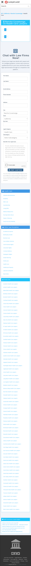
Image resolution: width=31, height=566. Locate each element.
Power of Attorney (7, 218)
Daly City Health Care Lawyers (10, 320)
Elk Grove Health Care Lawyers (10, 333)
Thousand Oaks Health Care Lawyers (12, 489)
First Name (6, 75)
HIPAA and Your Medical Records (10, 524)
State (4, 115)
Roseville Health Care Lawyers (10, 434)
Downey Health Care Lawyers (10, 323)
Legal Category (7, 129)
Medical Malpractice (8, 211)
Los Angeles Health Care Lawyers (11, 382)
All (2, 13)
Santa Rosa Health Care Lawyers (11, 473)
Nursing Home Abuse (8, 215)
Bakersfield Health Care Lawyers (11, 290)
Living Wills (6, 208)
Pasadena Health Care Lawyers (10, 418)
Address (5, 102)
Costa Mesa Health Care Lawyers (11, 316)
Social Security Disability (9, 221)
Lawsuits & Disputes (8, 270)
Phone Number (7, 94)
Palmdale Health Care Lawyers (10, 414)
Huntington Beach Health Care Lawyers (12, 365)
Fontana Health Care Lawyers (10, 342)
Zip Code (5, 121)
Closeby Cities (7, 279)
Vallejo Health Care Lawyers (10, 496)
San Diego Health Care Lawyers (10, 447)
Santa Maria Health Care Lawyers (11, 470)
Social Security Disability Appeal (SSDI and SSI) (13, 528)
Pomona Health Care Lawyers (10, 421)
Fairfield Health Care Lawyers (10, 339)
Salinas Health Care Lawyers (10, 440)
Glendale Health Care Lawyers (10, 359)
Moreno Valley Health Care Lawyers (11, 388)
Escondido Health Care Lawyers (10, 336)
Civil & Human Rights (8, 244)
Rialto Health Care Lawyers (9, 424)
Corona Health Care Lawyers (10, 313)
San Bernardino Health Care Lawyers (12, 444)
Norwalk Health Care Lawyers (10, 395)
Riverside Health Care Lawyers (10, 431)
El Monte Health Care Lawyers (10, 329)
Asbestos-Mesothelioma (9, 195)
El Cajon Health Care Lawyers (10, 326)
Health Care (8, 191)
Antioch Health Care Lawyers (10, 287)
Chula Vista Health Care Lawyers (11, 303)
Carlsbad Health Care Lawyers (10, 300)
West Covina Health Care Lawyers (11, 509)
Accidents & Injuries (8, 231)
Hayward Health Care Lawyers (10, 362)
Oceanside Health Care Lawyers (11, 401)
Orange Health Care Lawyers (10, 408)
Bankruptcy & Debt (7, 234)
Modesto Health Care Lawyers (10, 385)
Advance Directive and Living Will (10, 523)
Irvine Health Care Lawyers (9, 372)
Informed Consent (23, 524)
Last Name (6, 81)
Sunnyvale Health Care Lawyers (10, 483)
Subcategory (6, 134)
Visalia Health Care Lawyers (10, 506)
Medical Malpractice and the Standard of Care (13, 526)
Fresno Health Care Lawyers (10, 349)
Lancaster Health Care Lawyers (10, 375)
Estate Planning (7, 257)
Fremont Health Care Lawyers (10, 346)
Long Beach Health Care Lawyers (11, 378)
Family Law (6, 261)
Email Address (6, 89)
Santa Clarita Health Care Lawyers (11, 467)
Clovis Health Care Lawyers (9, 306)
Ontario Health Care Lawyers (10, 404)
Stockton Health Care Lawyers (10, 480)
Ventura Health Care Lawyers (10, 499)
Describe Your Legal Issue (9, 141)
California (7, 13)
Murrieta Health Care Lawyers (10, 391)
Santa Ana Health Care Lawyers (10, 460)
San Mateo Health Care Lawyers (11, 457)
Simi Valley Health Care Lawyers (11, 476)
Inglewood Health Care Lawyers (10, 369)
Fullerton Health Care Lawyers (10, 352)
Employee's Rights (7, 254)
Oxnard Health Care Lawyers (10, 411)
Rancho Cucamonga (16, 13)
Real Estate (6, 274)
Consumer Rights (7, 247)
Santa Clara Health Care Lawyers (11, 463)
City (4, 110)
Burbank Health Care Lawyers (10, 297)
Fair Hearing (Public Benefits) (9, 529)
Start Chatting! (16, 170)
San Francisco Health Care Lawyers (11, 450)
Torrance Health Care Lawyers (10, 493)
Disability (5, 198)
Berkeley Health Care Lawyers (10, 293)
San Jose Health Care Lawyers (10, 453)
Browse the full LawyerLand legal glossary (12, 531)
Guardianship (6, 205)
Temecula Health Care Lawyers (10, 486)
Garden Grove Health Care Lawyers (11, 355)
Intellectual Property (8, 267)
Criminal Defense (7, 251)
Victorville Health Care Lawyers (10, 502)
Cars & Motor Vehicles (8, 241)
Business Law (6, 238)
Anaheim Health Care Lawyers (10, 284)
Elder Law (5, 202)
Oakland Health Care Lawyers (10, 398)
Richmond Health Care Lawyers (10, 427)
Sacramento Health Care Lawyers (11, 437)
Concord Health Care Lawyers (10, 310)
